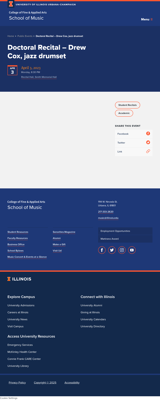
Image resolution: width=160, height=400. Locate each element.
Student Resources (18, 232)
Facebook (123, 134)
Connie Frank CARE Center (24, 359)
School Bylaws (15, 250)
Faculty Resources (18, 238)
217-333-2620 (105, 211)
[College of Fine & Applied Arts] (40, 13)
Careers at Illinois (18, 312)
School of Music (26, 18)
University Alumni (91, 305)
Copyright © (45, 383)
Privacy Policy (17, 383)
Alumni (57, 238)
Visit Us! (57, 250)
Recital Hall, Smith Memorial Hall (39, 77)
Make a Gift (59, 244)
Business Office (16, 244)
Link (120, 151)
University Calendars (93, 319)
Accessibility (72, 383)
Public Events (25, 36)
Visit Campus (15, 326)
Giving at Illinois (90, 312)
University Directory (93, 326)
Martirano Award (110, 239)
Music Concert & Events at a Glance (27, 257)
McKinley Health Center (22, 352)
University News (17, 319)
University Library (18, 366)
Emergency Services (20, 345)
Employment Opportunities (115, 231)
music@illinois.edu (108, 218)
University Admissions (21, 305)
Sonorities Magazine (64, 232)
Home (11, 36)
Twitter (121, 142)
